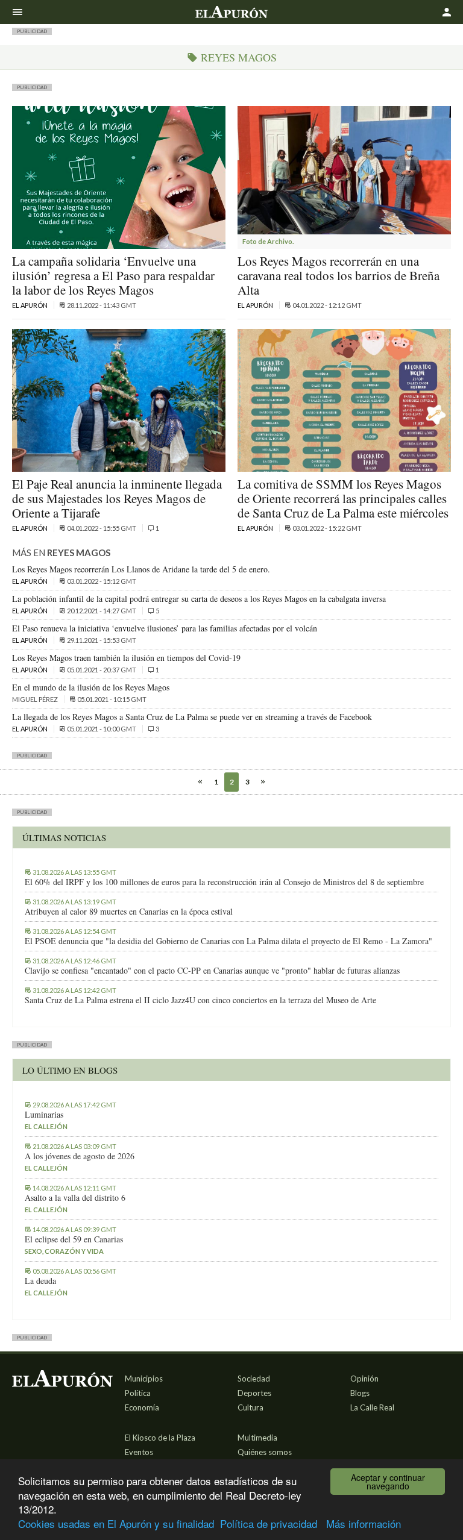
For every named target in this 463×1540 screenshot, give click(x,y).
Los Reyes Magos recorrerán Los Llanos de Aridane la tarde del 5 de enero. (141, 569)
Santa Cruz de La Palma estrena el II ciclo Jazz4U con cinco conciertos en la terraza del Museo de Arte (200, 1000)
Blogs (360, 1393)
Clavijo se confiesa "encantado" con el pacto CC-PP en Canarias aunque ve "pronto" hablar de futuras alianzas (212, 970)
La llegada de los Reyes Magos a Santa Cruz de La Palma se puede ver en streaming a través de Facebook (192, 716)
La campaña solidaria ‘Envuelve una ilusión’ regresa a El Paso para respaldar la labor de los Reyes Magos (113, 275)
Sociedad (254, 1378)
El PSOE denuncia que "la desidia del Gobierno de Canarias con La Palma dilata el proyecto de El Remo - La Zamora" (228, 941)
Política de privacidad (268, 1523)
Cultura (250, 1407)
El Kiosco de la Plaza (160, 1437)
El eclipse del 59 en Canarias (74, 1239)
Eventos (139, 1452)
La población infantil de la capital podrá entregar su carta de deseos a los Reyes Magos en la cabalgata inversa (199, 598)
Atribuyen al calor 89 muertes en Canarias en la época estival (129, 911)
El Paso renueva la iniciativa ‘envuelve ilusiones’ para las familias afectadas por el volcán (164, 628)
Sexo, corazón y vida (64, 1251)
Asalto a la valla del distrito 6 (75, 1198)
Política (138, 1393)
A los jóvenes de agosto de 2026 (79, 1156)
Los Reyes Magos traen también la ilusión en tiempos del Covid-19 (126, 657)
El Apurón (30, 305)
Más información (363, 1523)
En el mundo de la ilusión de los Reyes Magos (90, 687)
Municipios (144, 1378)
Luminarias (44, 1114)
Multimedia (257, 1437)
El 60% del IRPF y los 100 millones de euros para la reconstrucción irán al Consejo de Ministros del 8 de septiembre (224, 882)
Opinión (364, 1378)
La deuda (40, 1281)
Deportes (254, 1393)
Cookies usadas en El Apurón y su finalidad (116, 1523)
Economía (142, 1407)
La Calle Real (372, 1407)
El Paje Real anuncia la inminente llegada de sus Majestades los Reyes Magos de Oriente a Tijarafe (117, 498)
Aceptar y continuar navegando (388, 1481)
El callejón (46, 1126)
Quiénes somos (265, 1452)
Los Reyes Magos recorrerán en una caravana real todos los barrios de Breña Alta (338, 275)
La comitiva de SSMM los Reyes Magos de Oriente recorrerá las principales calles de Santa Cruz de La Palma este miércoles (343, 498)
